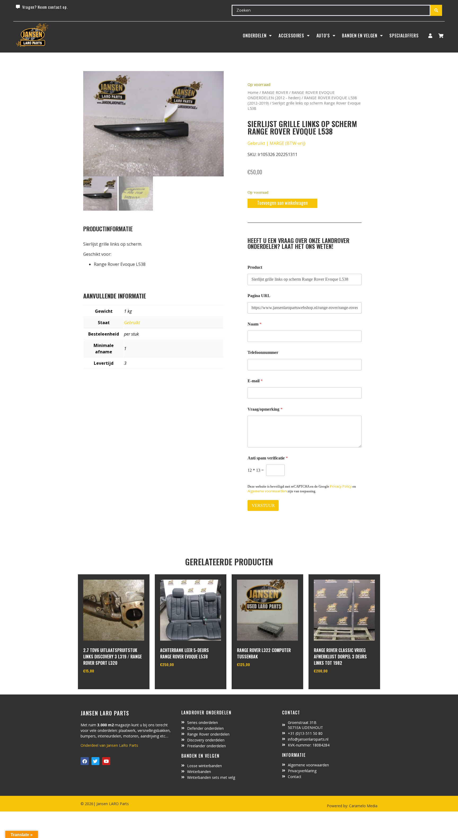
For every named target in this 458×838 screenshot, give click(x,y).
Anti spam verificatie (268, 458)
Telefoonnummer (263, 352)
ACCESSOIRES (291, 35)
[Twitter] (95, 761)
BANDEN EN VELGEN (359, 35)
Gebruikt (132, 322)
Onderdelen (254, 35)
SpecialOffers (404, 35)
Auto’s (323, 35)
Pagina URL (259, 295)
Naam (255, 324)
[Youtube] (106, 761)
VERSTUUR (263, 505)
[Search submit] (436, 10)
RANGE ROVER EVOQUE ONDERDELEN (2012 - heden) (291, 95)
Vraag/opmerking (265, 409)
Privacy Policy (341, 486)
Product (255, 267)
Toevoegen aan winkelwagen (282, 202)
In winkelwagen (102, 684)
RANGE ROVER (275, 92)
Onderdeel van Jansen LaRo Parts (109, 745)
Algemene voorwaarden (267, 491)
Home (253, 92)
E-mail (255, 381)
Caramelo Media (362, 805)
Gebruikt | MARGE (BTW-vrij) (276, 143)
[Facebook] (85, 761)
